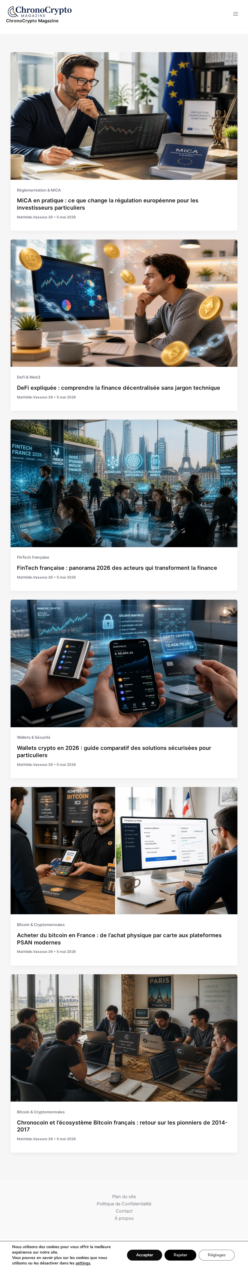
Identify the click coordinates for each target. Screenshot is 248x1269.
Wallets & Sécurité (34, 737)
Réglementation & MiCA (39, 190)
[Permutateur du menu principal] (235, 14)
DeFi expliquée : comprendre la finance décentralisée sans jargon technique (118, 387)
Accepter (144, 1255)
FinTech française (33, 557)
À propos (124, 1218)
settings (83, 1263)
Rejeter (180, 1255)
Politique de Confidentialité (124, 1204)
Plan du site (124, 1196)
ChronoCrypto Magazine (32, 21)
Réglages (217, 1255)
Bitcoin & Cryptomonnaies (41, 924)
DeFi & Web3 (28, 377)
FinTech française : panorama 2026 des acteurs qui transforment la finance (117, 567)
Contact (124, 1211)
